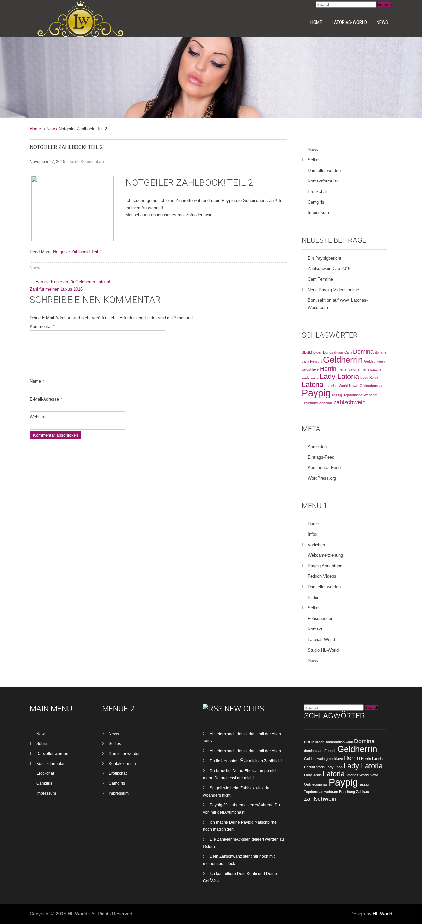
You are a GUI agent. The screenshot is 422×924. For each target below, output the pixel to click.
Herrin (328, 368)
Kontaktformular (323, 181)
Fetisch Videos (322, 576)
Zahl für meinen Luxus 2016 (59, 289)
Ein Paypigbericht (324, 258)
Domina (363, 352)
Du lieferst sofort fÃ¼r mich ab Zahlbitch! (246, 761)
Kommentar (42, 326)
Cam (348, 352)
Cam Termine (320, 279)
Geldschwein (374, 361)
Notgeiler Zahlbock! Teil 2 (77, 251)
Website (37, 416)
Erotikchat (317, 191)
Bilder (313, 597)
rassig (337, 395)
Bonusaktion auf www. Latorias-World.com (338, 304)
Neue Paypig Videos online (333, 289)
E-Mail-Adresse (46, 399)
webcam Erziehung (339, 792)
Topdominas (353, 395)
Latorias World (336, 386)
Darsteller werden (324, 170)
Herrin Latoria (348, 369)
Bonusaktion (333, 352)
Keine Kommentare (86, 161)
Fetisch (316, 361)
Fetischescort (321, 618)
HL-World (382, 913)
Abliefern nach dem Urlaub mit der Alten (245, 751)
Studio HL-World (323, 650)
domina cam (313, 751)
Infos (312, 534)
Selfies (314, 159)
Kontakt (315, 629)
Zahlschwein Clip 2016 (329, 268)
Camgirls (316, 202)
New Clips (244, 708)
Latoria (312, 384)
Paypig (316, 392)
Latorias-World (349, 22)
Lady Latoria (339, 376)
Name (37, 381)
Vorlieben (316, 544)
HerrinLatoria (371, 369)
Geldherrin (343, 360)
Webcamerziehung (325, 555)
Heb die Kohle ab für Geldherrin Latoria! (70, 281)
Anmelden (317, 446)
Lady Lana (310, 377)
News (382, 22)
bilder (317, 352)
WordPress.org (322, 478)
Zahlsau (325, 403)
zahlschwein (349, 402)
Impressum (318, 212)
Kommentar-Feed (324, 467)
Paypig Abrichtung (325, 565)
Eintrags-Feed (321, 457)
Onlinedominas (371, 386)
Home (316, 22)
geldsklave (310, 369)
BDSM (307, 352)
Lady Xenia (369, 377)
